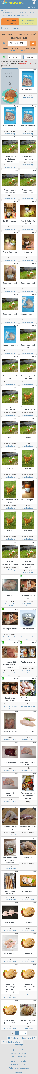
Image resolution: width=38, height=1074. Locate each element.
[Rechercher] (33, 43)
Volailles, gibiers (27, 63)
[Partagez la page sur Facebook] (21, 1046)
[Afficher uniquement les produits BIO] (3, 57)
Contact (20, 1072)
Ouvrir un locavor (20, 1064)
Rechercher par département (28, 21)
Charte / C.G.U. (20, 1057)
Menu (32, 7)
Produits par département (21, 1038)
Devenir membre (20, 1061)
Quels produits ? (14, 1042)
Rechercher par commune (10, 21)
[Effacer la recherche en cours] (4, 43)
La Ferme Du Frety (28, 804)
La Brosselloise (28, 1028)
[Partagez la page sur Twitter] (17, 1046)
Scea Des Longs (27, 97)
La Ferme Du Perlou (28, 706)
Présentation (20, 1050)
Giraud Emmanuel (28, 899)
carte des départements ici (18, 50)
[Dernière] (25, 1033)
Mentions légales (20, 1053)
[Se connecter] (34, 2)
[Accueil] (12, 2)
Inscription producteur (20, 1068)
